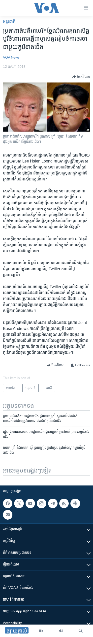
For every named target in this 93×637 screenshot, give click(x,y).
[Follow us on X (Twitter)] (19, 503)
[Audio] (60, 631)
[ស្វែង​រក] (80, 631)
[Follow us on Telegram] (53, 503)
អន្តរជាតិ (9, 21)
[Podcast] (75, 503)
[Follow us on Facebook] (7, 503)
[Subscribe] (7, 514)
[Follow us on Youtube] (30, 503)
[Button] (81, 77)
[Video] (40, 631)
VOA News (11, 57)
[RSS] (64, 503)
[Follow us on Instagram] (41, 503)
